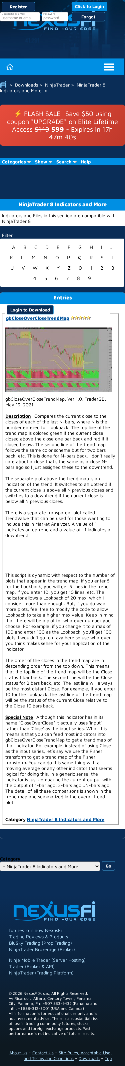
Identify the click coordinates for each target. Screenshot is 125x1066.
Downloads (89, 1058)
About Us (18, 1052)
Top (108, 1058)
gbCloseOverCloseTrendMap (37, 318)
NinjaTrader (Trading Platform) (41, 972)
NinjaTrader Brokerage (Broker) (42, 949)
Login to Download (30, 309)
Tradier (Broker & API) (32, 966)
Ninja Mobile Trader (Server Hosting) (47, 960)
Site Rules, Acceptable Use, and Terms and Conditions (68, 1055)
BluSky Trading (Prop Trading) (40, 943)
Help (86, 161)
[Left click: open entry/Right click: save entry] (58, 359)
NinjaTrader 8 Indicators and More (65, 819)
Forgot (88, 16)
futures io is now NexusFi (35, 930)
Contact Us (43, 1052)
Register (18, 6)
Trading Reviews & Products (38, 936)
